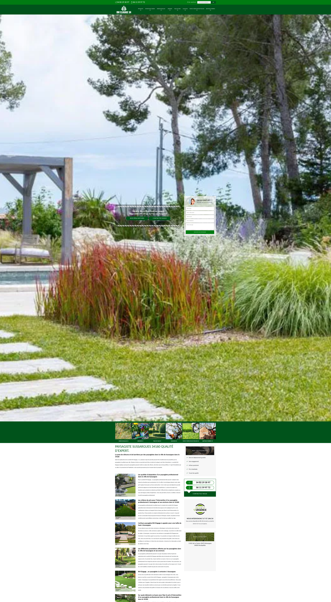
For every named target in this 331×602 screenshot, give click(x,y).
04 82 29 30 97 (123, 2)
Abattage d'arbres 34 (210, 9)
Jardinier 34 (170, 9)
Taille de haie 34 (177, 9)
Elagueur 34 (185, 9)
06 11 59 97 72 (139, 2)
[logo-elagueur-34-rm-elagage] (124, 9)
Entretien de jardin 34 (150, 9)
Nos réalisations (137, 218)
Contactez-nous (160, 218)
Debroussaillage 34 (161, 9)
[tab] (165, 241)
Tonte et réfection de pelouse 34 (196, 9)
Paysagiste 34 (140, 9)
